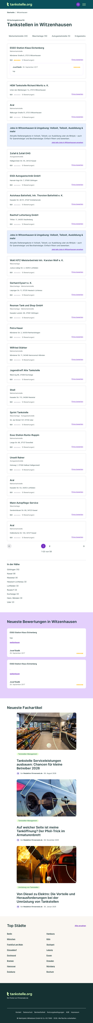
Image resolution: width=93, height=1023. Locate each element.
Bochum (50, 972)
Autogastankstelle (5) (61, 36)
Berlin (9, 934)
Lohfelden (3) (13, 586)
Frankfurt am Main (15, 944)
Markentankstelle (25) (18, 36)
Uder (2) (10, 602)
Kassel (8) (11, 573)
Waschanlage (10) (39, 36)
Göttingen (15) (13, 569)
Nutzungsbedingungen (55, 1012)
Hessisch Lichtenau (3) (17, 582)
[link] (46, 61)
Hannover (11, 966)
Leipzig (49, 950)
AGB (67, 1012)
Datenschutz (28, 1012)
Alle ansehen (80, 926)
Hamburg (50, 934)
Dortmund (11, 955)
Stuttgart (50, 944)
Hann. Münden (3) (14, 598)
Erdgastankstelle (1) (83, 36)
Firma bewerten (77, 60)
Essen (49, 955)
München (11, 939)
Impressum (75, 1012)
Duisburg (11, 972)
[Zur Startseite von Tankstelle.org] (19, 4)
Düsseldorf (12, 950)
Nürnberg (50, 966)
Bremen (10, 961)
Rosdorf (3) (12, 590)
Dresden (50, 961)
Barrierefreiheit (39, 1012)
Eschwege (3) (13, 594)
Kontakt (18, 1012)
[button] (78, 4)
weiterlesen (15, 642)
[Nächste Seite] (83, 546)
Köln (48, 939)
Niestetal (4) (12, 578)
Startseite (11, 12)
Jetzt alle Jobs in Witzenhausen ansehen (67, 142)
